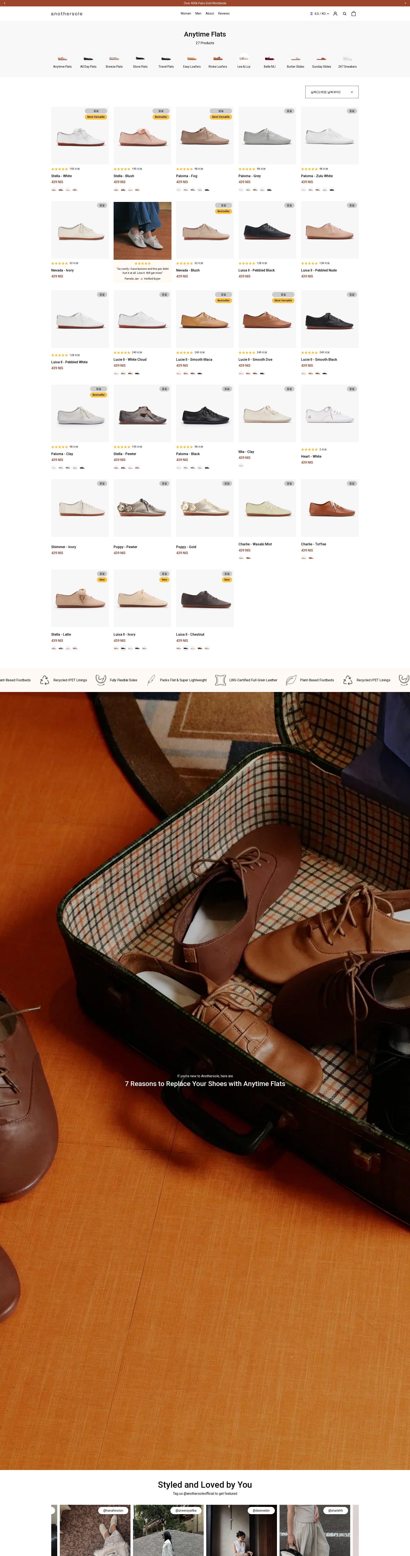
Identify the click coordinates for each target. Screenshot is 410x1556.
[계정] (335, 13)
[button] (332, 92)
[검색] (344, 13)
